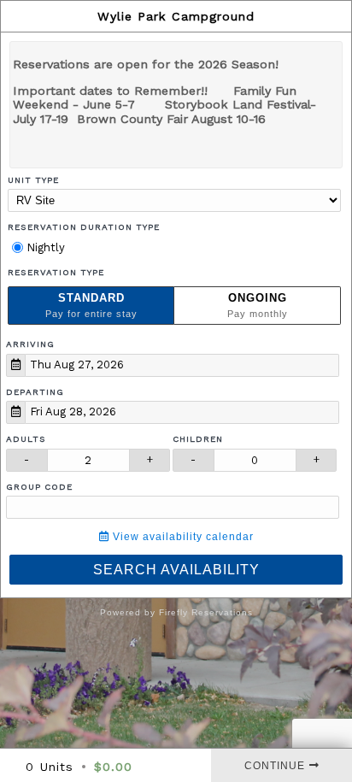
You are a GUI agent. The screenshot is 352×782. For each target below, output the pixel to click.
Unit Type (33, 180)
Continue (274, 766)
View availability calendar (181, 537)
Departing (35, 392)
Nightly (44, 247)
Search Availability (176, 569)
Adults (26, 439)
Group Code (39, 486)
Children (198, 439)
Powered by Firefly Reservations (176, 612)
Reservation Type (56, 272)
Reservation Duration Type (84, 227)
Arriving (30, 344)
